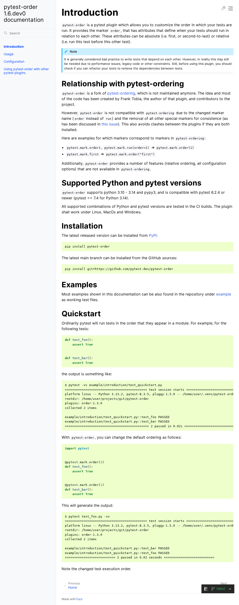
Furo (79, 599)
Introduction (14, 46)
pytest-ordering (121, 93)
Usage (9, 54)
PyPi (153, 235)
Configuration (14, 61)
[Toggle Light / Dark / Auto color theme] (223, 8)
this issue (110, 124)
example (223, 294)
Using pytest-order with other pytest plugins (26, 71)
